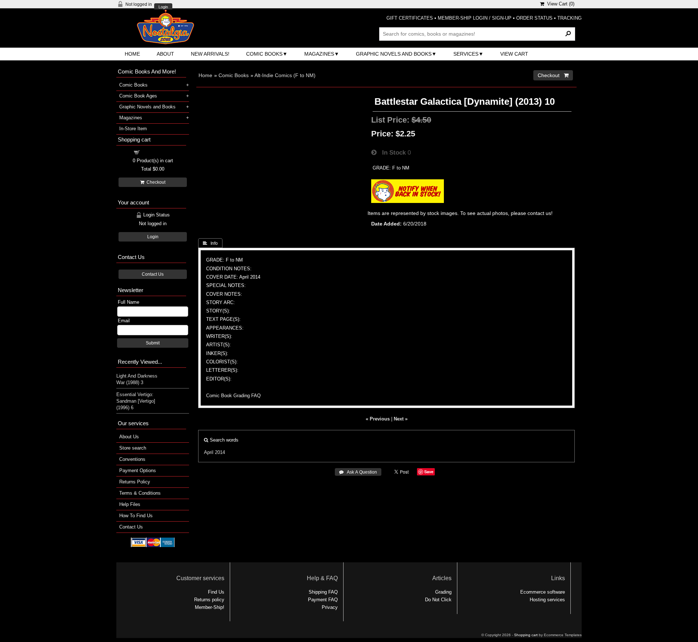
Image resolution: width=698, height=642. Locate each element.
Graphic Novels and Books (394, 54)
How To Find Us (136, 515)
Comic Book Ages (138, 96)
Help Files (129, 504)
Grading (443, 592)
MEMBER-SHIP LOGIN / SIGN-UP (475, 18)
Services (465, 54)
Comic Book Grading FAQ (233, 395)
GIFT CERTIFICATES (409, 18)
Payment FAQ (323, 599)
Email (124, 320)
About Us (129, 436)
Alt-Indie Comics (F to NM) (285, 75)
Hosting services (547, 599)
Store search (132, 448)
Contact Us (153, 274)
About (165, 54)
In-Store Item (133, 128)
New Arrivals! (210, 54)
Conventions (132, 459)
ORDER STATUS (534, 18)
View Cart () (559, 4)
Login (163, 7)
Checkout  (553, 75)
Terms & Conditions (140, 493)
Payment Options (137, 470)
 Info (210, 243)
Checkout (154, 182)
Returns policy (209, 599)
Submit (153, 343)
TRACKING (569, 18)
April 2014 (214, 452)
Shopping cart (157, 152)
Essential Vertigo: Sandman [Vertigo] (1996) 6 (135, 401)
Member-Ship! (209, 607)
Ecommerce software (542, 592)
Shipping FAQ (323, 592)
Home (132, 54)
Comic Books (264, 54)
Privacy (330, 607)
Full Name (128, 302)
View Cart (514, 54)
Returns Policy (134, 482)
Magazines (319, 54)
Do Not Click (438, 599)
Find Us (216, 592)
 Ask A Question (358, 472)
